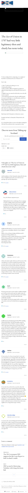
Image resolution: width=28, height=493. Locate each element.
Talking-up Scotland (7, 5)
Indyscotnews (12, 191)
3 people (6, 182)
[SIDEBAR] (14, 474)
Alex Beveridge (11, 415)
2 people (6, 276)
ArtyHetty (10, 381)
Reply (25, 185)
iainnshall (9, 170)
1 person (6, 305)
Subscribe (23, 139)
